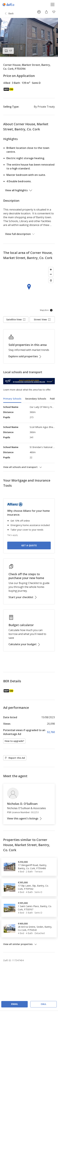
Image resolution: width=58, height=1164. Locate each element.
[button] (29, 37)
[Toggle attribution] (51, 310)
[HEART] (53, 11)
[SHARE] (46, 11)
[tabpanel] (29, 437)
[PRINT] (39, 11)
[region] (29, 290)
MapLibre (44, 310)
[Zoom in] (50, 269)
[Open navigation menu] (52, 4)
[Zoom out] (50, 274)
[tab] (12, 399)
